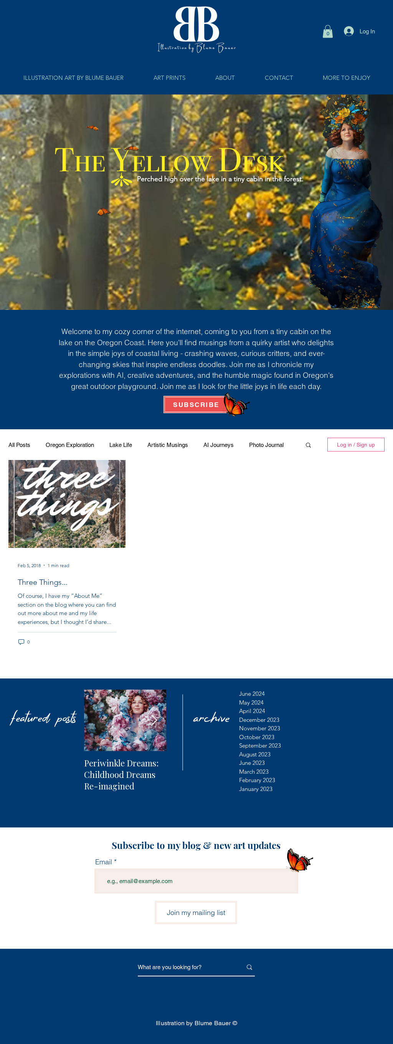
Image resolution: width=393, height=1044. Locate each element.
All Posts (19, 445)
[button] (327, 31)
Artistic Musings (167, 445)
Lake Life (120, 445)
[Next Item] (153, 720)
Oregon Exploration (70, 445)
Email (103, 862)
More (255, 445)
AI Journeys (218, 445)
